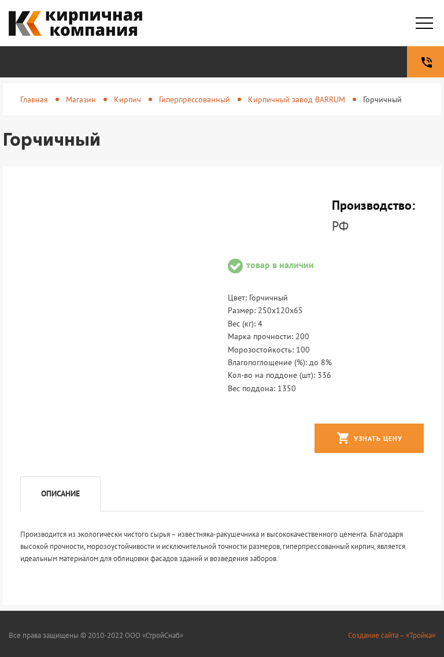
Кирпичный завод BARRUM (296, 99)
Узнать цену (369, 438)
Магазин (81, 99)
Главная (34, 99)
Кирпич (127, 99)
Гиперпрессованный (194, 99)
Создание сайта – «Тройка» (391, 635)
